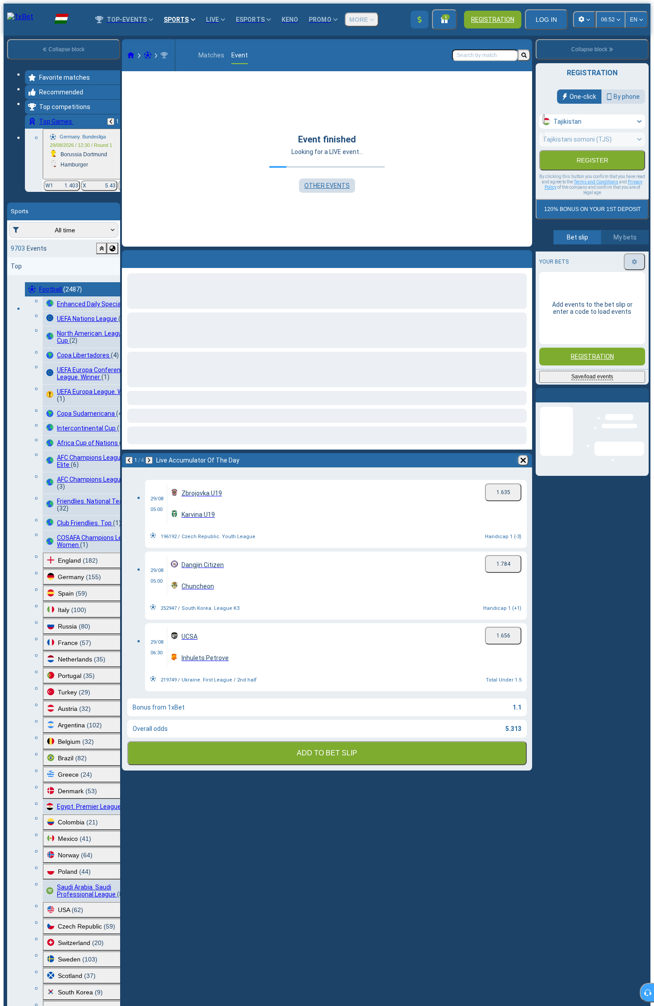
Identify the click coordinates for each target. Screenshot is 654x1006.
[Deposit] (419, 19)
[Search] (524, 55)
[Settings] (634, 261)
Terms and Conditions (596, 181)
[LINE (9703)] (130, 55)
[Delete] (523, 257)
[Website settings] (584, 19)
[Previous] (110, 121)
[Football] (147, 55)
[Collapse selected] (101, 248)
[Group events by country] (112, 248)
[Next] (152, 257)
